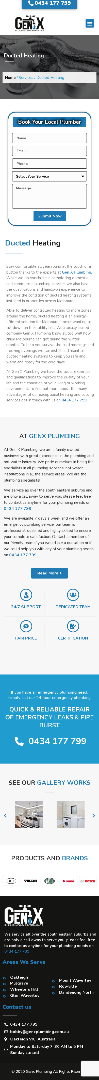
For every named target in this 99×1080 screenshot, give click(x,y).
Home (10, 77)
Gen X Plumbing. (77, 272)
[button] (90, 23)
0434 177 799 (74, 400)
